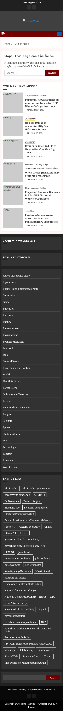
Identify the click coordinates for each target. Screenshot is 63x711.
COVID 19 (39, 495)
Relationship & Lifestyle (16, 407)
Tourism (7, 453)
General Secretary (29, 526)
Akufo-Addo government (37, 488)
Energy (7, 321)
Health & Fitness (12, 381)
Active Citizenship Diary (16, 275)
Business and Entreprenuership (20, 288)
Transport (8, 460)
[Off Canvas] (3, 33)
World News (10, 467)
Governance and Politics (35, 95)
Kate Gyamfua (12, 565)
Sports (6, 427)
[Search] (54, 34)
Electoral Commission (36, 507)
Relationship (26, 650)
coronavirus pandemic (17, 495)
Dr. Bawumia (12, 501)
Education (29, 164)
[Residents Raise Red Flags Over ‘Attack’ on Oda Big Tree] (13, 149)
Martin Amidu (43, 571)
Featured (8, 348)
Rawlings (10, 650)
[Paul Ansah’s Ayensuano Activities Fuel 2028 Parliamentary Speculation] (13, 218)
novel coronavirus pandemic (20, 622)
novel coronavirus (15, 615)
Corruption (9, 295)
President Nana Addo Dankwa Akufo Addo (28, 643)
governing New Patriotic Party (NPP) (25, 545)
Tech (5, 440)
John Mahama (43, 558)
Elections (8, 315)
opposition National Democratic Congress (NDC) (28, 630)
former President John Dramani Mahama (28, 520)
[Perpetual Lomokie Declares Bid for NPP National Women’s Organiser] (13, 195)
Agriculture (9, 282)
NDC (52, 596)
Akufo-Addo (11, 488)
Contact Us (49, 689)
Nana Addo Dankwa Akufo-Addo (23, 584)
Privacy (22, 689)
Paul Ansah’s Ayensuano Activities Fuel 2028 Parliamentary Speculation (41, 219)
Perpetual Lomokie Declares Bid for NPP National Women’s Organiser (42, 195)
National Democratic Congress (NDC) (25, 596)
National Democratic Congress (22, 590)
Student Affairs (52, 168)
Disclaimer (12, 689)
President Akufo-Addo (17, 637)
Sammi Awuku (46, 650)
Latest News (30, 211)
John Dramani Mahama (17, 558)
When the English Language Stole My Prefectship (42, 174)
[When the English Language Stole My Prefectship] (13, 172)
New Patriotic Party (16, 603)
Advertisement (35, 689)
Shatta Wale (11, 656)
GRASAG (9, 552)
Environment (30, 118)
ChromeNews (45, 704)
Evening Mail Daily (13, 341)
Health (7, 374)
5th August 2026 (35, 180)
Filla (5, 354)
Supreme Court (31, 656)
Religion (7, 414)
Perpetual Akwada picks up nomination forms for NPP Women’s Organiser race (42, 103)
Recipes (7, 401)
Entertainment (11, 328)
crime (6, 302)
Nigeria (42, 609)
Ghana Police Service (16, 533)
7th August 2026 (35, 133)
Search (53, 678)
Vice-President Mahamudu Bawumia (25, 662)
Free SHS (10, 526)
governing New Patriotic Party (22, 539)
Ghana (48, 526)
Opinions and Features (34, 168)
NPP (43, 622)
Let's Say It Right (41, 164)
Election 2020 (12, 507)
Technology (9, 447)
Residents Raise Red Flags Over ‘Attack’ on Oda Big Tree (40, 149)
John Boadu (24, 552)
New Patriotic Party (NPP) (19, 609)
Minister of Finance (15, 577)
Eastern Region (31, 501)
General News (11, 361)
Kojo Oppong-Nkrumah (18, 571)
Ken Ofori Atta (33, 565)
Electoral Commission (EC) (19, 514)
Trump (48, 656)
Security (7, 420)
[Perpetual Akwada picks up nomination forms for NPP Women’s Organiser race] (13, 103)
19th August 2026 (36, 110)
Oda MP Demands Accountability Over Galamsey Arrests (37, 126)
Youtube (59, 34)
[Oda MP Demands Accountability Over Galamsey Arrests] (13, 126)
